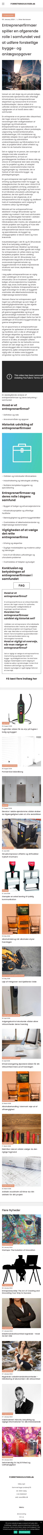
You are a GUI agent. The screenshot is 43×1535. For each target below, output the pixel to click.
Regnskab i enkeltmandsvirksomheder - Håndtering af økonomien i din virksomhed (21, 1378)
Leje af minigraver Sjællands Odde (13, 976)
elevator (5, 805)
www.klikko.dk (23, 1497)
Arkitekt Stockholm (8, 1186)
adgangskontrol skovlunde (11, 1015)
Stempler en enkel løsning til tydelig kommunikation (18, 898)
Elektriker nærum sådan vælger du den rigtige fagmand (19, 1150)
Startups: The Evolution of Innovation (18, 1250)
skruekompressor (8, 848)
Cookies (21, 1520)
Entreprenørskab (8, 15)
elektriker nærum (8, 1143)
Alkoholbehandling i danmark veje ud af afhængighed (20, 1108)
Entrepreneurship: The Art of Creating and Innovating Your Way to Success (21, 1292)
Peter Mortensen (25, 19)
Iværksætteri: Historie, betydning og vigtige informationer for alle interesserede (21, 1421)
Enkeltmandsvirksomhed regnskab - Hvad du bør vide (21, 1335)
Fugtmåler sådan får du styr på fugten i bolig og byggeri (20, 730)
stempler (5, 890)
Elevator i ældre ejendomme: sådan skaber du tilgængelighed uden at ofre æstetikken (21, 813)
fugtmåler (6, 723)
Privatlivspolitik (24, 1532)
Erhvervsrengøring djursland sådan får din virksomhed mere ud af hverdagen (21, 1065)
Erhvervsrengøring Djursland (11, 1058)
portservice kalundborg (10, 766)
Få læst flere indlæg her (21, 678)
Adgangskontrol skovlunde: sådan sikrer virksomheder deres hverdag (20, 1023)
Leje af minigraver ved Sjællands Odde (19, 981)
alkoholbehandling (8, 1100)
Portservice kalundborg (12, 771)
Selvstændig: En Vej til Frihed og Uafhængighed (16, 1464)
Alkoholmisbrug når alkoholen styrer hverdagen (18, 940)
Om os (21, 1517)
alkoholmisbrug (7, 933)
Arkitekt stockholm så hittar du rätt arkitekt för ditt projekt (18, 1193)
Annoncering (21, 1514)
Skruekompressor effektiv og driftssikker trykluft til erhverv (20, 855)
